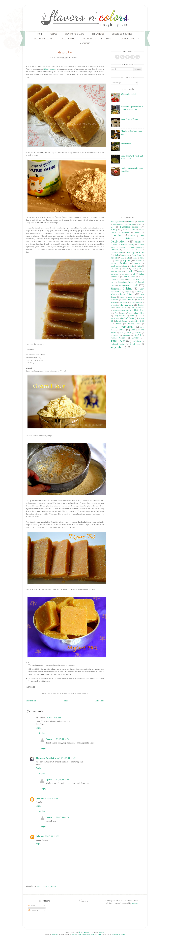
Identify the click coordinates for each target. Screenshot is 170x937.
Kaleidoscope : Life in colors (97, 39)
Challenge (114, 244)
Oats (116, 313)
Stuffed (138, 335)
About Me (85, 43)
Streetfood (114, 335)
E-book (117, 261)
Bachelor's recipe (129, 226)
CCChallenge (128, 238)
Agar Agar (141, 222)
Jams (128, 279)
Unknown (40, 798)
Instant (121, 279)
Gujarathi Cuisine (117, 271)
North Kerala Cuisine (137, 308)
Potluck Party (127, 318)
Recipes (53, 34)
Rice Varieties (98, 34)
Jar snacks (137, 279)
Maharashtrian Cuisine (122, 294)
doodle (135, 258)
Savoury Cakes (134, 324)
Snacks (122, 329)
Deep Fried (136, 255)
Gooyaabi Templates (118, 934)
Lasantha (74, 934)
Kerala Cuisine (124, 285)
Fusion (139, 266)
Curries (140, 252)
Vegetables (117, 347)
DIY (128, 258)
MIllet (140, 300)
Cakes (141, 235)
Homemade (114, 274)
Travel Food (135, 344)
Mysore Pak (65, 52)
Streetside (126, 335)
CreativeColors (117, 252)
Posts (32, 906)
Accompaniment (117, 221)
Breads (137, 232)
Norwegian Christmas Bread (122, 310)
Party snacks (119, 315)
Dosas (142, 258)
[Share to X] (31, 687)
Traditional (136, 341)
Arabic (139, 224)
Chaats (138, 242)
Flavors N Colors (84, 932)
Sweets (85, 693)
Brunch (132, 236)
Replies (42, 733)
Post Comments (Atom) (46, 886)
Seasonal (114, 327)
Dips (122, 258)
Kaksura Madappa (49, 69)
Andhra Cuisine (118, 224)
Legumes (128, 292)
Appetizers (130, 224)
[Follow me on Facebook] (117, 57)
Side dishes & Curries (122, 34)
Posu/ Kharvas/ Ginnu (129, 119)
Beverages (125, 232)
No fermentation (136, 302)
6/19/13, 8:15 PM (54, 718)
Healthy (130, 271)
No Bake (114, 302)
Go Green (114, 269)
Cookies (127, 250)
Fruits (132, 266)
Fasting (113, 263)
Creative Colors (127, 39)
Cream (138, 250)
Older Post (99, 701)
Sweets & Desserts (43, 39)
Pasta (132, 316)
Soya (121, 332)
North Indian (121, 307)
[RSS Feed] (137, 57)
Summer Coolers (118, 338)
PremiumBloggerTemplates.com (90, 934)
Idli (134, 274)
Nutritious (139, 310)
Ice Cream (125, 274)
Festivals (68, 693)
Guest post (136, 268)
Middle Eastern (128, 299)
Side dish (127, 327)
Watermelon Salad (128, 94)
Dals (117, 255)
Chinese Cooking (127, 244)
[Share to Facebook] (34, 687)
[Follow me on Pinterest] (127, 57)
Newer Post (31, 701)
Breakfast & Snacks (74, 34)
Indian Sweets (129, 276)
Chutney (114, 250)
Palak (123, 313)
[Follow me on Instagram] (132, 57)
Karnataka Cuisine (126, 282)
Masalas (130, 297)
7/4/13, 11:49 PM (62, 779)
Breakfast (116, 235)
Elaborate (139, 261)
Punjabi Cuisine (121, 321)
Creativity (130, 252)
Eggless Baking (67, 39)
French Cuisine (116, 266)
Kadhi (112, 282)
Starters (138, 332)
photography (115, 318)
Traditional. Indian (117, 344)
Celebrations (119, 241)
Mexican (139, 297)
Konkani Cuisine (121, 288)
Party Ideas (139, 313)
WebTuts (55, 934)
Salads (118, 324)
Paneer (129, 313)
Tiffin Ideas (118, 341)
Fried (125, 266)
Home (39, 34)
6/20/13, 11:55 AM (68, 758)
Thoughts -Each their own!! (48, 758)
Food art (137, 263)
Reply (38, 728)
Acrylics (131, 221)
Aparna (57, 58)
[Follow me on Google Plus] (122, 57)
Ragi (131, 321)
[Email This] (27, 687)
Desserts (114, 258)
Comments (34, 910)
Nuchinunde (126, 143)
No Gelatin (114, 305)
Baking (114, 229)
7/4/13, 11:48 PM (62, 739)
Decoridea (125, 255)
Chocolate (122, 247)
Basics (125, 230)
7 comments (75, 58)
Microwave (76, 693)
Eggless (126, 260)
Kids (135, 285)
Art (112, 227)
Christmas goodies (135, 247)
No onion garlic (127, 305)
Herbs (140, 271)
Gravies (125, 268)
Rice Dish (139, 320)
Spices (129, 333)
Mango (122, 297)
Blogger (135, 903)
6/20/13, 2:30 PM (51, 798)
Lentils (138, 291)
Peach (140, 316)
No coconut (123, 302)
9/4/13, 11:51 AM (52, 836)
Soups (133, 330)
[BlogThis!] (29, 687)
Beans (132, 230)
